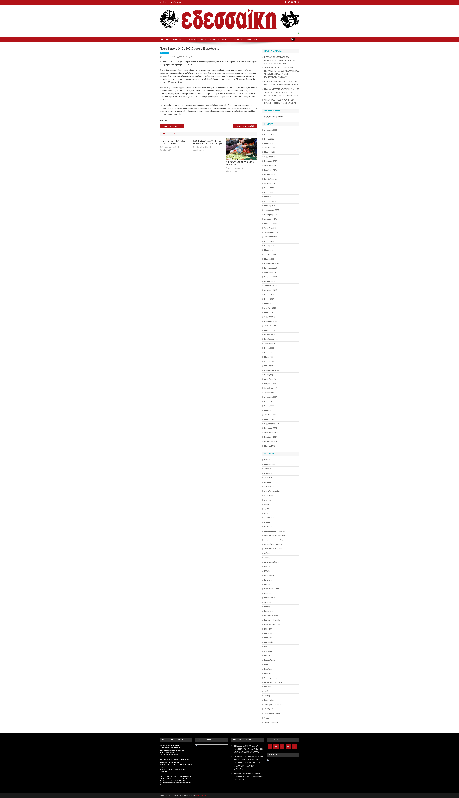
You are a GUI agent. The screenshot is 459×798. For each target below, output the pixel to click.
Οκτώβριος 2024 (270, 228)
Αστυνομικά (269, 518)
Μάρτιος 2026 (269, 152)
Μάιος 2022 (268, 357)
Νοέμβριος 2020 (270, 437)
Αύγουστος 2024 (270, 237)
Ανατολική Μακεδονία (272, 491)
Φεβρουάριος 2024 (271, 263)
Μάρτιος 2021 (269, 419)
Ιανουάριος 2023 (270, 321)
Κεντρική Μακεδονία (272, 615)
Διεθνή (224, 39)
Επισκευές (268, 580)
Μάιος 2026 (268, 143)
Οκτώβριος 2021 (270, 388)
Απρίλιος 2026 (270, 148)
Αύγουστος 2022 (270, 344)
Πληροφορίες (252, 39)
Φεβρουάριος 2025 (271, 210)
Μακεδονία (177, 39)
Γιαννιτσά (268, 527)
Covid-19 (267, 460)
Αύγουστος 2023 (270, 290)
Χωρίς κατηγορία (271, 722)
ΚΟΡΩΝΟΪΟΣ (268, 629)
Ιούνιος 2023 (269, 299)
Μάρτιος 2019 (269, 446)
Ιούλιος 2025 (269, 188)
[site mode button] (293, 39)
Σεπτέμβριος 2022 (271, 339)
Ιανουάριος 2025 (270, 215)
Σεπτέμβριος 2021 (271, 393)
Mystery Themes (200, 795)
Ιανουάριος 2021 (270, 428)
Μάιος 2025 (268, 197)
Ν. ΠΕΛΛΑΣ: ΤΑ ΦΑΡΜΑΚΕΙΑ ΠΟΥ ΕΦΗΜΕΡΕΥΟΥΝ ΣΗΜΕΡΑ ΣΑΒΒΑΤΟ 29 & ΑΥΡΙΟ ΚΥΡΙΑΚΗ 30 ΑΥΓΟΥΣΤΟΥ (279, 60)
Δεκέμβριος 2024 (271, 219)
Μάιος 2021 (268, 410)
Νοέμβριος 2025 (270, 170)
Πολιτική (267, 673)
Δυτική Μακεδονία (271, 562)
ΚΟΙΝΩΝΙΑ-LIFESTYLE (272, 624)
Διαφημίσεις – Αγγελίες (273, 544)
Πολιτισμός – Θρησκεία (273, 678)
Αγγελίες (213, 39)
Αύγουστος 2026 (270, 130)
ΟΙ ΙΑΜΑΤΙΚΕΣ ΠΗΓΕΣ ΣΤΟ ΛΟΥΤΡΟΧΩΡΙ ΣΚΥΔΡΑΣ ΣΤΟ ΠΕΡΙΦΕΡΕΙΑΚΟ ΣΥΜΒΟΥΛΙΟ (280, 101)
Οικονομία (164, 53)
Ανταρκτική (268, 495)
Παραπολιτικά (269, 660)
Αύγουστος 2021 (270, 397)
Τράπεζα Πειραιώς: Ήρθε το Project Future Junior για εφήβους (174, 142)
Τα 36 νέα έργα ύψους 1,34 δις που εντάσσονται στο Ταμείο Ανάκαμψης (207, 142)
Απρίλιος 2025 (270, 201)
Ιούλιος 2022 (269, 348)
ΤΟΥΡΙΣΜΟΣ (269, 709)
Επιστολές (268, 584)
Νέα (167, 39)
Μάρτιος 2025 (269, 206)
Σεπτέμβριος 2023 (271, 286)
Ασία (266, 513)
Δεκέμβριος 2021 (271, 379)
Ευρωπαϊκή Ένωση (271, 589)
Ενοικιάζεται (269, 576)
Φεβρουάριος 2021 (271, 424)
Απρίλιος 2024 (270, 255)
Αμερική (267, 482)
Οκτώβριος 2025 (270, 174)
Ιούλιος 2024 (269, 241)
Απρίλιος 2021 (270, 415)
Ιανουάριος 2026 (270, 161)
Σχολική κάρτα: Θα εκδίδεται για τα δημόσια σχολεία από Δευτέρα (246, 126)
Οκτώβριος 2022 (270, 335)
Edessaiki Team (231, 171)
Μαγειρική (268, 633)
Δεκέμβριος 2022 (271, 326)
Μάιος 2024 (268, 250)
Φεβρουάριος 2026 (271, 157)
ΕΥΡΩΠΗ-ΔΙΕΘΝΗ (270, 598)
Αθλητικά (268, 478)
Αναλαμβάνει (269, 486)
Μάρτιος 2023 (269, 312)
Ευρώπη (267, 593)
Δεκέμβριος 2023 (271, 272)
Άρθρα (266, 504)
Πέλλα (266, 664)
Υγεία (266, 718)
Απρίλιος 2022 (270, 361)
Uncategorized (269, 464)
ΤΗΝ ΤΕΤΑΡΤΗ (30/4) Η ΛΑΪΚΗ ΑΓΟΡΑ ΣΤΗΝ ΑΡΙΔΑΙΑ (240, 163)
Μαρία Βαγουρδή (185, 57)
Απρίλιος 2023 (270, 308)
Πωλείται (268, 687)
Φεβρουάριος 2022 (271, 370)
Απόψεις (267, 500)
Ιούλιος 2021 (269, 401)
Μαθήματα (268, 638)
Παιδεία (267, 656)
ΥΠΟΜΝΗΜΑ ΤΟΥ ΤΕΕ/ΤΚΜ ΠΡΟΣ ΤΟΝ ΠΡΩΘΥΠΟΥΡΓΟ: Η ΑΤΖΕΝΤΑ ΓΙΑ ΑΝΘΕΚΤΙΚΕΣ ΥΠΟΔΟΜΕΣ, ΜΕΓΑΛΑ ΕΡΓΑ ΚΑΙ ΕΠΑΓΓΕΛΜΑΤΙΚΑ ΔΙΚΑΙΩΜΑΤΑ (281, 72)
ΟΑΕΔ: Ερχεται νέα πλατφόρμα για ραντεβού (173, 126)
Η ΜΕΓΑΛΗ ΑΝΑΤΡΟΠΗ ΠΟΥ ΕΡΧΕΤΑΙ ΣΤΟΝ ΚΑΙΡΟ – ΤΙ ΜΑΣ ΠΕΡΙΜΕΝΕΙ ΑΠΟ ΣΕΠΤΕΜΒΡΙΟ (281, 83)
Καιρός (267, 607)
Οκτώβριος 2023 (270, 281)
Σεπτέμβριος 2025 (271, 179)
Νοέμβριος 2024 (270, 223)
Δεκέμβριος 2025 (271, 166)
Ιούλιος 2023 (269, 295)
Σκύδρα (267, 691)
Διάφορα (267, 553)
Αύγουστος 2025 (270, 183)
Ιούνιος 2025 (269, 192)
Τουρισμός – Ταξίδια (272, 713)
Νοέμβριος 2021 (270, 384)
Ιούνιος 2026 (269, 139)
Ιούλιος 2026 (269, 134)
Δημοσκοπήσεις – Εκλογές (274, 531)
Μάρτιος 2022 (269, 366)
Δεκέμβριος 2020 (271, 433)
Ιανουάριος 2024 (270, 268)
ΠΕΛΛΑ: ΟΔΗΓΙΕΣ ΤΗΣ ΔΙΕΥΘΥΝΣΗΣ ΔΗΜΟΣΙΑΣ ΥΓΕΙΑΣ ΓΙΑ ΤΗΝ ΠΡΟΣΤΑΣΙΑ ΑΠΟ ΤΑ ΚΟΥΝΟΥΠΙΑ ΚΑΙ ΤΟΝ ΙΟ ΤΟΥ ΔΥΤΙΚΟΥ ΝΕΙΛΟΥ (281, 92)
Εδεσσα (267, 567)
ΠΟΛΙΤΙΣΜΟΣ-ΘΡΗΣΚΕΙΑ (273, 682)
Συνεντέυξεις (269, 700)
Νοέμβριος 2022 (270, 330)
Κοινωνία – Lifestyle (272, 620)
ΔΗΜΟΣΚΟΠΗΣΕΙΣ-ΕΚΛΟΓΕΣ (274, 535)
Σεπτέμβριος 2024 (271, 232)
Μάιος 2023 (268, 304)
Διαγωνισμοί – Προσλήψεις (275, 540)
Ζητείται (267, 602)
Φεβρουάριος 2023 (271, 317)
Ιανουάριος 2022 (270, 375)
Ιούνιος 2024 (269, 246)
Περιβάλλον (268, 669)
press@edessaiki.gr (170, 752)
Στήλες (201, 39)
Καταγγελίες (269, 611)
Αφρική (267, 522)
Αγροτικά (268, 473)
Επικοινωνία (238, 39)
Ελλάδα (190, 39)
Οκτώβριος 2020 (270, 441)
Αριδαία (267, 509)
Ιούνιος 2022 (269, 352)
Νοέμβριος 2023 (270, 277)
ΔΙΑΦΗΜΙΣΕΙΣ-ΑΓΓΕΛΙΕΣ (273, 549)
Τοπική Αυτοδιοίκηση (272, 705)
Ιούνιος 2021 (269, 406)
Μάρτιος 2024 (269, 259)
